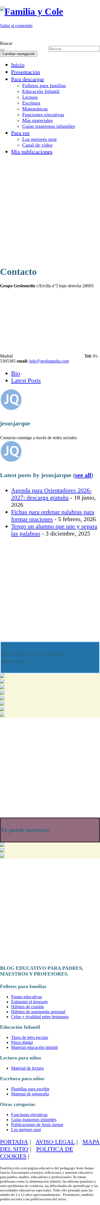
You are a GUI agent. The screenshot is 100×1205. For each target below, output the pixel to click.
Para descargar (27, 79)
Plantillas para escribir (30, 1089)
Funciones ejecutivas (43, 114)
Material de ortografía (30, 1094)
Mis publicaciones (31, 152)
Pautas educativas (26, 996)
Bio (15, 373)
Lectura (30, 97)
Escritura (31, 103)
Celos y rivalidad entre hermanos (40, 1016)
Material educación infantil (34, 1047)
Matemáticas (35, 109)
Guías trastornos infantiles (48, 126)
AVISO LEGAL (55, 1141)
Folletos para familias (44, 85)
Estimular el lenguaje (29, 1001)
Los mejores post (39, 139)
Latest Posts (26, 380)
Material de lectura (27, 1068)
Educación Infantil (40, 91)
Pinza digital (22, 1042)
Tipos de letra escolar (29, 1037)
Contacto (88, 35)
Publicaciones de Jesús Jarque (37, 1124)
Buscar (6, 43)
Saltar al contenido (16, 25)
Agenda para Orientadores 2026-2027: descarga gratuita (51, 494)
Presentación (25, 72)
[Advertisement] (50, 209)
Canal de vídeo (37, 145)
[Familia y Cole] (31, 11)
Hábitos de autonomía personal (38, 1011)
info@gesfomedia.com (49, 361)
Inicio (17, 65)
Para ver (20, 133)
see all (83, 475)
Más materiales (37, 120)
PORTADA (14, 1141)
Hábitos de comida (27, 1006)
